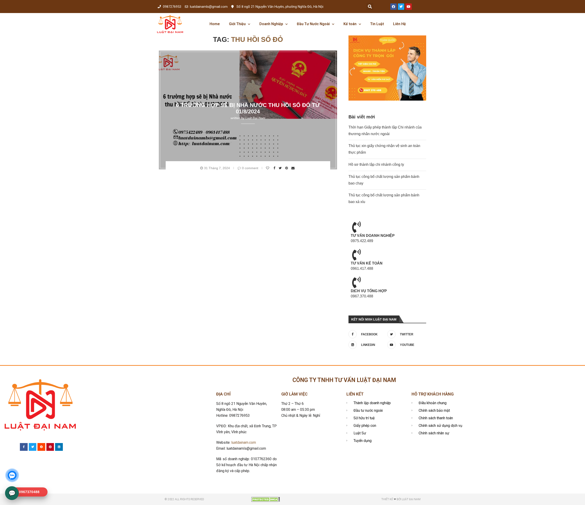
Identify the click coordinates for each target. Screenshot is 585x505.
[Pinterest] (50, 447)
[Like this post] (268, 168)
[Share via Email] (293, 168)
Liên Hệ (399, 24)
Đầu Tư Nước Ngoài (313, 24)
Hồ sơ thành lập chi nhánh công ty (376, 164)
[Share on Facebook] (275, 168)
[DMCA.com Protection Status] (265, 499)
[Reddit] (41, 447)
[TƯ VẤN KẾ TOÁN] (356, 254)
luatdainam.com (243, 442)
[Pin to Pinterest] (287, 168)
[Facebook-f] (24, 447)
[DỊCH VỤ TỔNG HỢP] (356, 282)
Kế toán (349, 24)
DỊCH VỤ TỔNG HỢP (369, 291)
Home (215, 24)
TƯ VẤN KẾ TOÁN (367, 263)
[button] (369, 6)
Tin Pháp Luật (248, 97)
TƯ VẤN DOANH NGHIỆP (373, 236)
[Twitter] (401, 6)
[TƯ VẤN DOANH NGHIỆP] (356, 227)
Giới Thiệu (237, 24)
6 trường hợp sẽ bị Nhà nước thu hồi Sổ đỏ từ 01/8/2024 (248, 108)
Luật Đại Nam (255, 118)
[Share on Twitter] (281, 168)
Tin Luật (377, 24)
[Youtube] (408, 6)
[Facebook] (393, 6)
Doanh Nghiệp (271, 24)
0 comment (250, 168)
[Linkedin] (59, 447)
